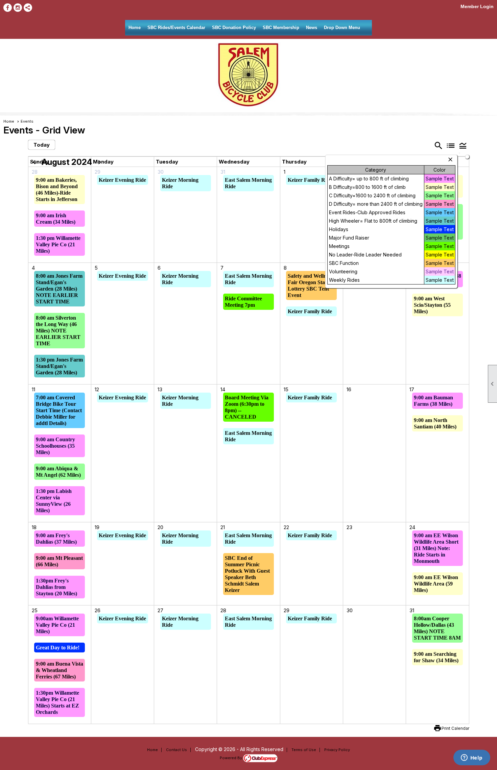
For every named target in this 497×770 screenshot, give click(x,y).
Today (41, 145)
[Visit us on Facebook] (7, 7)
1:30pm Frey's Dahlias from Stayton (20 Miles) (56, 587)
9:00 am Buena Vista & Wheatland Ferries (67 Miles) (59, 670)
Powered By (231, 757)
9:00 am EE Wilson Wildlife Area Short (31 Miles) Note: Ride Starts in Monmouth (436, 548)
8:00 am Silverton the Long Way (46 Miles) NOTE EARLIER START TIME (58, 330)
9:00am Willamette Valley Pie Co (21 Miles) (57, 625)
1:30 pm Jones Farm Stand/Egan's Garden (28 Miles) (59, 366)
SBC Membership (281, 27)
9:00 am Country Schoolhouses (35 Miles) (55, 446)
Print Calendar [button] (455, 728)
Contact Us (176, 749)
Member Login (477, 6)
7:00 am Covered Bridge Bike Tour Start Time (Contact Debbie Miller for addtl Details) (59, 410)
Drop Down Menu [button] (342, 27)
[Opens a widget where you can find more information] (471, 758)
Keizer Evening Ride (122, 180)
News (311, 27)
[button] (463, 145)
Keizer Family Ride (310, 180)
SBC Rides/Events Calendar (176, 27)
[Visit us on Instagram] (18, 7)
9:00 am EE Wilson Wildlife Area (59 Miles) (436, 583)
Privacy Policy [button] (337, 749)
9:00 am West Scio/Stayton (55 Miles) (432, 305)
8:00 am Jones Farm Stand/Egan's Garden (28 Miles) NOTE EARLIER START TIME (59, 288)
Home (134, 27)
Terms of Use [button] (303, 749)
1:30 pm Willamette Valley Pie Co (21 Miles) (58, 244)
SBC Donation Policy (234, 27)
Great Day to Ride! (57, 647)
